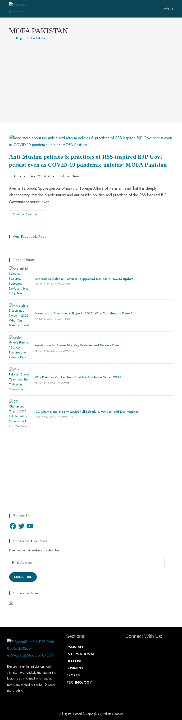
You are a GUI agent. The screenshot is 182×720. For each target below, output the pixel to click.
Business (75, 668)
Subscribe (23, 577)
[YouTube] (30, 526)
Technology (79, 682)
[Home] (10, 38)
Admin (18, 176)
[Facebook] (13, 526)
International (81, 654)
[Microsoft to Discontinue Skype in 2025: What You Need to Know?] (19, 315)
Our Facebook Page (29, 236)
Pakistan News (69, 176)
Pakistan (75, 646)
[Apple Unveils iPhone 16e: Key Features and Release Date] (19, 347)
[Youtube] (146, 647)
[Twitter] (21, 526)
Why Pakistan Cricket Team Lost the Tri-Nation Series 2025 (78, 377)
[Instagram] (154, 647)
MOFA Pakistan (36, 38)
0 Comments (62, 284)
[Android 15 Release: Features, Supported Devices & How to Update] (19, 281)
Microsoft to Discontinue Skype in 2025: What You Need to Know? (83, 313)
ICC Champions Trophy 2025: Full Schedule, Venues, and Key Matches (87, 411)
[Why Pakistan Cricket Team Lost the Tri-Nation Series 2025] (19, 379)
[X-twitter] (137, 647)
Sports (73, 675)
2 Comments (65, 417)
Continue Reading (29, 213)
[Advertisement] (91, 79)
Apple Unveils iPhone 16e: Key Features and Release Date (77, 345)
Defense (74, 661)
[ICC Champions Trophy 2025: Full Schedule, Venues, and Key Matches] (19, 414)
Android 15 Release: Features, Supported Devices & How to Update (84, 279)
